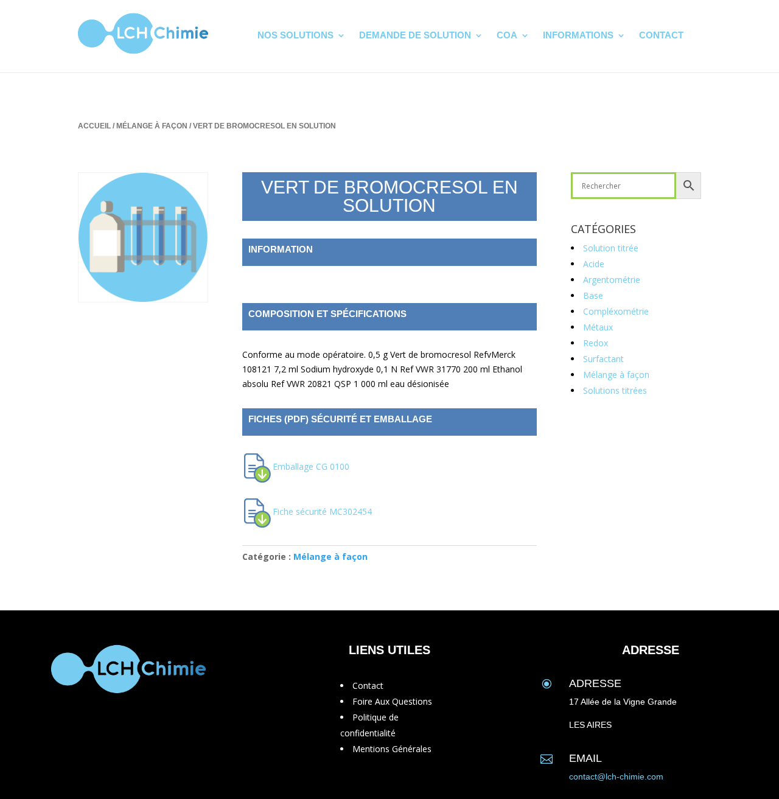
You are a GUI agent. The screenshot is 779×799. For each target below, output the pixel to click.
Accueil (94, 126)
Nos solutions (295, 35)
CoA (507, 35)
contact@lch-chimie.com (616, 776)
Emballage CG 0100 (311, 466)
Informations (578, 35)
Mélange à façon (151, 126)
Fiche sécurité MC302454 (322, 511)
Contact (661, 35)
